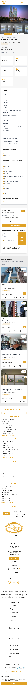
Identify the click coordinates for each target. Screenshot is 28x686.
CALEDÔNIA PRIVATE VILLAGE (9, 494)
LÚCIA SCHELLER (6, 464)
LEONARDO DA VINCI (7, 433)
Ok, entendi (14, 683)
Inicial (2, 37)
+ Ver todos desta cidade (8, 435)
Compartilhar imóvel (15, 221)
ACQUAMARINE (5, 443)
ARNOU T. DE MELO (6, 470)
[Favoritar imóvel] (24, 293)
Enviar (22, 240)
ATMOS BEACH (5, 455)
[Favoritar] (23, 211)
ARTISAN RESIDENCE (7, 453)
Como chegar (14, 558)
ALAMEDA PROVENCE (7, 486)
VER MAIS (14, 506)
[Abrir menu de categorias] (25, 2)
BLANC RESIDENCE (6, 478)
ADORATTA (4, 445)
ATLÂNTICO (4, 474)
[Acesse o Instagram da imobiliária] (9, 582)
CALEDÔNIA (5, 492)
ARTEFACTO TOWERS (7, 451)
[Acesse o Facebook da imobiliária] (14, 582)
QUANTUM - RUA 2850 (7, 419)
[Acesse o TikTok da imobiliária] (18, 582)
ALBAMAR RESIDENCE (7, 468)
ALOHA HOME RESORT (7, 447)
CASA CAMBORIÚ (6, 498)
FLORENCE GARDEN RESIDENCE (9, 429)
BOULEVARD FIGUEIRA (7, 490)
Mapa (14, 34)
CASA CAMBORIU (6, 500)
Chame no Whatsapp (15, 225)
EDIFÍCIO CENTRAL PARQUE (8, 425)
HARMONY (5, 421)
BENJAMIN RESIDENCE (7, 476)
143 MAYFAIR (5, 466)
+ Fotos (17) (8, 34)
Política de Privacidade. (13, 680)
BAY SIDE (4, 488)
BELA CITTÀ (4, 423)
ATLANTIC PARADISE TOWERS (9, 472)
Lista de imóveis (8, 37)
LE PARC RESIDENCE (6, 431)
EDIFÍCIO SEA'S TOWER (7, 427)
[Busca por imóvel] (22, 2)
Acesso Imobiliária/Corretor (14, 671)
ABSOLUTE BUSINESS (7, 441)
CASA (3, 496)
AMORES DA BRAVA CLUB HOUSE (9, 449)
